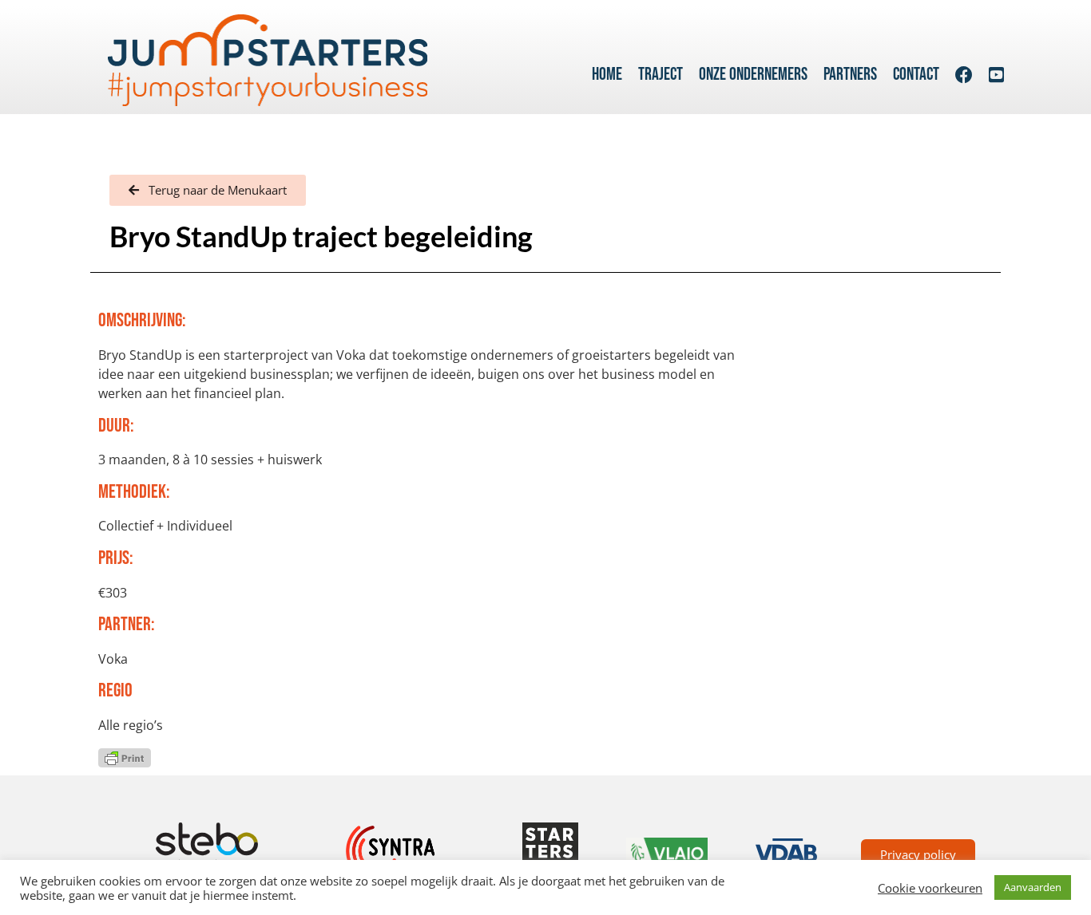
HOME (607, 74)
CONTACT (916, 74)
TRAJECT (660, 74)
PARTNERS (850, 74)
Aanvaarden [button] (1032, 887)
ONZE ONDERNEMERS (753, 74)
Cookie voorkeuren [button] (930, 888)
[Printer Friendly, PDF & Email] (124, 755)
